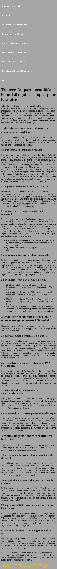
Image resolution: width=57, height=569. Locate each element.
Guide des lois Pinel (11, 6)
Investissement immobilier (14, 52)
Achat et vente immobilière (14, 24)
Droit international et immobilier (17, 71)
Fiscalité (6, 15)
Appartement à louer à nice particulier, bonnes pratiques (24, 567)
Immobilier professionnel (13, 62)
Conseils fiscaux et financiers (15, 43)
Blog (4, 80)
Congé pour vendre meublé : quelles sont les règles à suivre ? (26, 564)
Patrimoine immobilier (12, 34)
